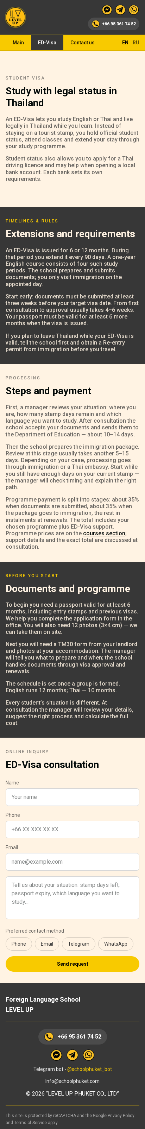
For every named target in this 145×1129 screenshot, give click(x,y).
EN (125, 42)
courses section (104, 533)
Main (18, 42)
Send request (72, 964)
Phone (13, 815)
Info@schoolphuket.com (72, 1081)
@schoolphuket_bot (89, 1069)
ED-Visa (47, 42)
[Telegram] (120, 9)
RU (136, 42)
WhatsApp (115, 944)
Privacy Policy (121, 1115)
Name (12, 783)
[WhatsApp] (133, 9)
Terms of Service (30, 1122)
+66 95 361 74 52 (79, 1036)
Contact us (82, 42)
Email (12, 847)
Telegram (78, 944)
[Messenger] (107, 9)
